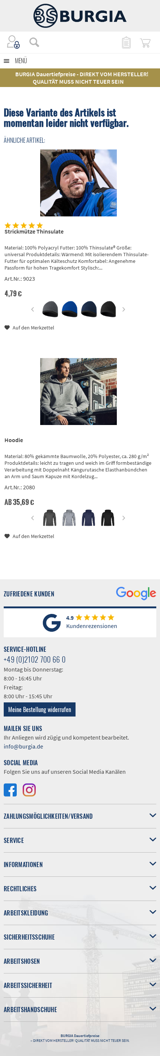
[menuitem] (30, 42)
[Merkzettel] (125, 42)
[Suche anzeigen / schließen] (34, 42)
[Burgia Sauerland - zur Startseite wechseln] (80, 16)
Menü (21, 60)
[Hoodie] (78, 391)
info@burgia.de (23, 746)
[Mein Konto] (14, 42)
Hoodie (13, 440)
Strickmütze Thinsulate (34, 231)
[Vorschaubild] (49, 309)
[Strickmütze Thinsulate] (78, 182)
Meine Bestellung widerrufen (39, 709)
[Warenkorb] (145, 42)
